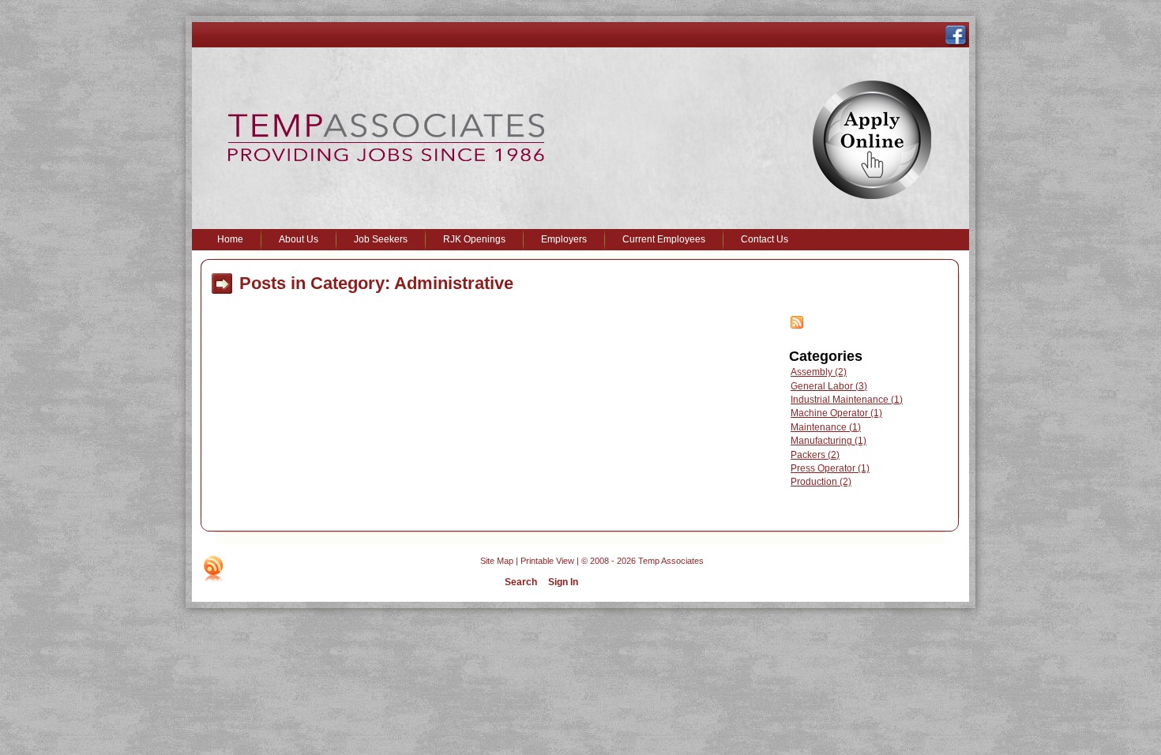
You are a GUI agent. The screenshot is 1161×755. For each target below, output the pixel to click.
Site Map (496, 560)
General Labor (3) (829, 386)
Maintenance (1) (826, 427)
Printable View (547, 560)
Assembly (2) (819, 372)
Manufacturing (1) (828, 440)
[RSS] (213, 568)
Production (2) (821, 481)
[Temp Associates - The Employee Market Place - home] (386, 157)
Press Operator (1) (830, 468)
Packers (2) (815, 454)
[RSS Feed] (797, 325)
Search (521, 582)
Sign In (563, 582)
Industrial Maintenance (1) (847, 399)
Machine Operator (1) (836, 413)
